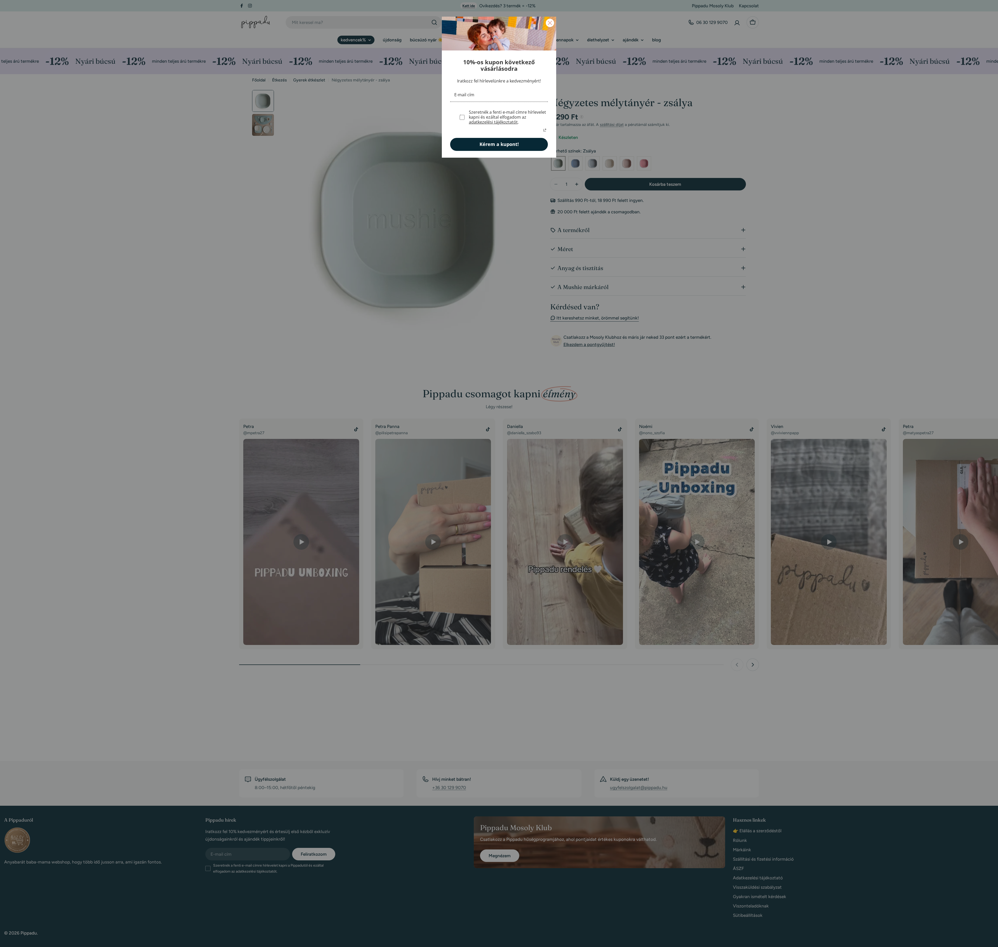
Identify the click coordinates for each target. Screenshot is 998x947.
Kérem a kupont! (499, 144)
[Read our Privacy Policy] (545, 130)
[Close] (550, 23)
